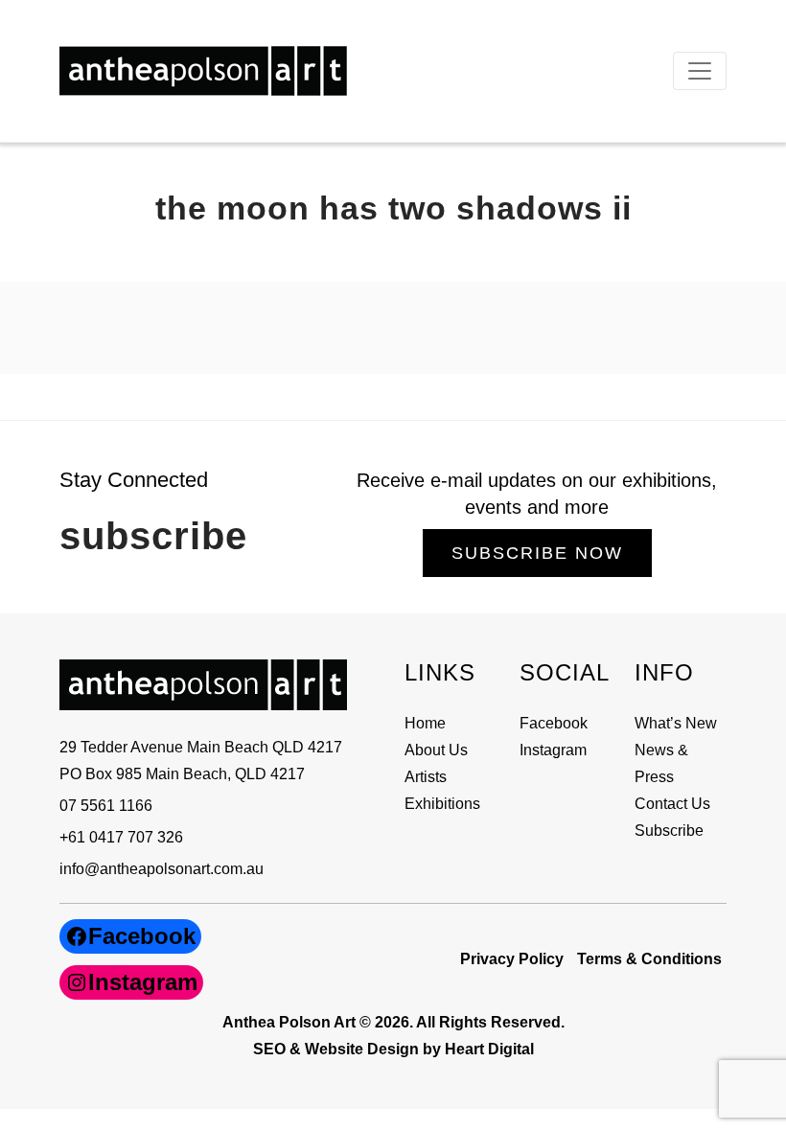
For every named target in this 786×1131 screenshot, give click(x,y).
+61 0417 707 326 (121, 837)
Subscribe (669, 830)
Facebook (554, 723)
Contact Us (672, 804)
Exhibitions (442, 804)
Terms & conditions (649, 959)
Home (425, 723)
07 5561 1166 (105, 805)
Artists (426, 777)
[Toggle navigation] (700, 71)
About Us (436, 750)
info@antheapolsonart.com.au (161, 869)
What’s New (676, 723)
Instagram (553, 750)
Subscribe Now (537, 553)
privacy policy (512, 959)
